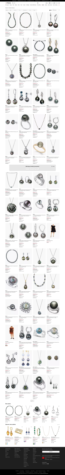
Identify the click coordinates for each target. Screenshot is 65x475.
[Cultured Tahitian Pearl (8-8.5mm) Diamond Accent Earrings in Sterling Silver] (11, 383)
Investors (34, 454)
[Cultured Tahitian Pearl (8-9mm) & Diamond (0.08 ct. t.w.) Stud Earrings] (11, 358)
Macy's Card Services (17, 455)
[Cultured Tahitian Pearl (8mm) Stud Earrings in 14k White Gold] (11, 122)
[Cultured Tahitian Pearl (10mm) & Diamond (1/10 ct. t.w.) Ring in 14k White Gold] (11, 307)
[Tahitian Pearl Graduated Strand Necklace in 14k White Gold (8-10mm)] (39, 71)
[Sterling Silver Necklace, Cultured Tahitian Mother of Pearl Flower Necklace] (25, 71)
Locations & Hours (26, 451)
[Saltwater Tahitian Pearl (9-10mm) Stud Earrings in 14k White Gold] (53, 71)
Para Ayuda (6, 454)
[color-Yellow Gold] (42, 442)
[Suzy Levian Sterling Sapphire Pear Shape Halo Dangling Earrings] (28, 431)
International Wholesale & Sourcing (36, 455)
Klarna (6, 451)
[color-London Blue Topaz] (7, 443)
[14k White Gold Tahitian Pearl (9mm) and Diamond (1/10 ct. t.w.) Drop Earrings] (39, 96)
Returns (6, 455)
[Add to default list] (12, 406)
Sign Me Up (50, 451)
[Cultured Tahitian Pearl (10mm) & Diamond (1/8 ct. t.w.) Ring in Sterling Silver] (53, 333)
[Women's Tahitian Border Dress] (11, 333)
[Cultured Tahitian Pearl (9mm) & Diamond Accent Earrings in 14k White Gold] (25, 256)
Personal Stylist (25, 458)
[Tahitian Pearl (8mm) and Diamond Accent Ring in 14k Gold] (39, 147)
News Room (34, 458)
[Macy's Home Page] (8, 3)
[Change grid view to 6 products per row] (51, 10)
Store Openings (25, 462)
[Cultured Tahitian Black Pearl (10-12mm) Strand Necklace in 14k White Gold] (11, 20)
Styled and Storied (35, 462)
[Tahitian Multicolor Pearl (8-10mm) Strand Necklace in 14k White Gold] (25, 20)
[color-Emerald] (33, 443)
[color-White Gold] (16, 443)
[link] (11, 32)
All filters (53, 166)
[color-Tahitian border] (7, 345)
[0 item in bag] (59, 3)
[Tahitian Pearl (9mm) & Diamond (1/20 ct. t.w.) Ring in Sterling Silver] (39, 180)
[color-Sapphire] (34, 443)
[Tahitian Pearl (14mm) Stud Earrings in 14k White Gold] (11, 46)
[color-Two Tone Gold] (15, 443)
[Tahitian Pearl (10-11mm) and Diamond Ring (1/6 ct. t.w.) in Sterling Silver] (39, 333)
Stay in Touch (25, 459)
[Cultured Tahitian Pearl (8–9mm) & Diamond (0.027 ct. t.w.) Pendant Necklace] (39, 20)
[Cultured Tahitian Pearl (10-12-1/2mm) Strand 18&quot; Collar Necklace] (11, 256)
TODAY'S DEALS (14, 0)
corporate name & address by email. (44, 473)
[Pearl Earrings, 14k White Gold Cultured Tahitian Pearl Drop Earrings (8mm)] (53, 20)
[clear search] (37, 3)
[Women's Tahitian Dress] (53, 231)
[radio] (6, 345)
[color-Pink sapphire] (25, 441)
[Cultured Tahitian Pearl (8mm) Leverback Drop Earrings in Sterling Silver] (39, 231)
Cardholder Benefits (17, 451)
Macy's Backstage (26, 454)
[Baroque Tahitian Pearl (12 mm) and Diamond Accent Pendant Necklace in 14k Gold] (25, 282)
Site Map (34, 459)
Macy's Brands (25, 455)
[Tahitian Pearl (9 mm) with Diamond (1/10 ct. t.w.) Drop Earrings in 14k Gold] (53, 46)
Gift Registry (25, 466)
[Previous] (47, 20)
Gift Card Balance (16, 454)
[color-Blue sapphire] (24, 441)
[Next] (58, 20)
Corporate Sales (34, 451)
